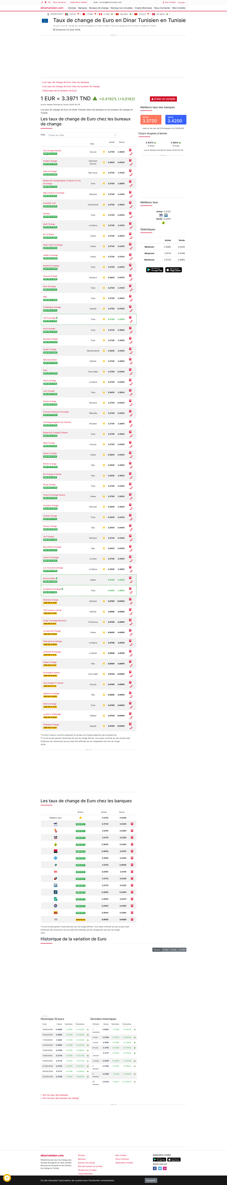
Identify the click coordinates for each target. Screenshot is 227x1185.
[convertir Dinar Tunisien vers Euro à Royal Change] (130, 484)
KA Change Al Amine (52, 474)
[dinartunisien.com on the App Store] (173, 1159)
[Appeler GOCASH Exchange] (131, 655)
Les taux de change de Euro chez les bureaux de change (71, 86)
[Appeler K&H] (131, 300)
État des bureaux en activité (90, 1166)
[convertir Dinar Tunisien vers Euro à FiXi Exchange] (130, 317)
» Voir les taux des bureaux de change (60, 1098)
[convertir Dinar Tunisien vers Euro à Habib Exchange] (130, 254)
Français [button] (181, 2)
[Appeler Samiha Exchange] (131, 269)
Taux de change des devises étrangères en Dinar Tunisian (85, 26)
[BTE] (55, 837)
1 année (182, 950)
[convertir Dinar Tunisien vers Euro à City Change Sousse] (130, 150)
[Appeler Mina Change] (131, 446)
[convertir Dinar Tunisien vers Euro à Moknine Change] (130, 599)
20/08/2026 (56, 14)
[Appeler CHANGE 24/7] (131, 206)
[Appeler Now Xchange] (131, 289)
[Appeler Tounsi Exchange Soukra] (131, 498)
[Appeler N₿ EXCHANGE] (131, 363)
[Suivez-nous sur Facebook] (42, 2)
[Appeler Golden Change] (131, 164)
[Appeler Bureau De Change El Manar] (131, 436)
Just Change (48, 391)
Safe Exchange (49, 171)
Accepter (151, 1180)
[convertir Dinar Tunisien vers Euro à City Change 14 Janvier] (130, 682)
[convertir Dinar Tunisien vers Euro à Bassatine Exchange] (130, 546)
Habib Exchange (50, 255)
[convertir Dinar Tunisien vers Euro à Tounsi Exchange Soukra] (130, 494)
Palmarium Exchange (52, 641)
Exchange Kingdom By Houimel (57, 422)
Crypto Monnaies (143, 8)
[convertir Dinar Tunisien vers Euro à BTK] (132, 885)
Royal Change (49, 484)
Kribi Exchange (49, 704)
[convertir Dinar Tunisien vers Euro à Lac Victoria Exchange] (130, 567)
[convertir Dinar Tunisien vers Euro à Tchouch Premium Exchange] (130, 411)
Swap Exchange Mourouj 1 (55, 620)
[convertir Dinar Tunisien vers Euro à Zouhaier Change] (130, 504)
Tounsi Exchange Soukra (54, 495)
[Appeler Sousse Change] (131, 279)
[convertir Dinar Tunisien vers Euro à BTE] (132, 837)
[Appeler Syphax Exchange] (131, 696)
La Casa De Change (52, 631)
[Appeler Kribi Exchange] (131, 707)
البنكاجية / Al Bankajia (52, 714)
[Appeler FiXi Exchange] (131, 321)
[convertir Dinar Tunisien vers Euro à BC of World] (130, 234)
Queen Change (49, 349)
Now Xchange (49, 286)
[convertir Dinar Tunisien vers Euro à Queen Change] (130, 348)
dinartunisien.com (52, 7)
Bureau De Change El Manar (55, 432)
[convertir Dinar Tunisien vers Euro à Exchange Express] (130, 672)
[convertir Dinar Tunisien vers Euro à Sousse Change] (130, 275)
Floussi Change (50, 526)
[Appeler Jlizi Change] (131, 540)
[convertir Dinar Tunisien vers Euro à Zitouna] (132, 844)
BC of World (48, 234)
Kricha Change (49, 401)
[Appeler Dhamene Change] (131, 728)
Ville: (43, 134)
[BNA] (55, 899)
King (45, 370)
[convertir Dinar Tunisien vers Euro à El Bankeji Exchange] (130, 306)
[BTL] (55, 878)
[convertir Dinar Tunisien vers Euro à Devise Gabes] (130, 577)
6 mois (173, 950)
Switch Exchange (51, 557)
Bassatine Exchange (52, 547)
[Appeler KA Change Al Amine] (131, 477)
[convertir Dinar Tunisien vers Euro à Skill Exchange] (130, 380)
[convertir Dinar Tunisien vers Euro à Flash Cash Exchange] (130, 244)
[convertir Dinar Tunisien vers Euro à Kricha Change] (130, 400)
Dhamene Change (51, 724)
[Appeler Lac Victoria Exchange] (131, 571)
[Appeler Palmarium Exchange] (131, 644)
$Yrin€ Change (49, 464)
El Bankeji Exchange (52, 307)
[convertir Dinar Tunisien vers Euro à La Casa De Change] (130, 630)
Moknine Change (50, 600)
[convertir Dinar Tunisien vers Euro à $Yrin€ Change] (130, 463)
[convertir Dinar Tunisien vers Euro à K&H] (130, 296)
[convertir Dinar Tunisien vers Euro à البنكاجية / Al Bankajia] (130, 713)
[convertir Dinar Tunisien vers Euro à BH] (132, 872)
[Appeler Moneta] (131, 217)
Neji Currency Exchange (53, 193)
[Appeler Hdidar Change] (131, 665)
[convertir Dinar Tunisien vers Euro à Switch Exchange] (130, 556)
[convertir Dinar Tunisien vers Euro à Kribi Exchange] (130, 703)
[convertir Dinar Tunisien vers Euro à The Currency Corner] (130, 609)
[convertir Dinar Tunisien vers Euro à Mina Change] (130, 442)
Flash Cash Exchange (52, 245)
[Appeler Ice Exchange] (131, 331)
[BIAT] (55, 892)
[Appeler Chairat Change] (131, 519)
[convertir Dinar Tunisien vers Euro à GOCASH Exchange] (130, 651)
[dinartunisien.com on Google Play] (159, 1159)
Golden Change (50, 161)
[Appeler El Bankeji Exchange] (131, 310)
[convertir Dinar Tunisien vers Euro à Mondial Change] (130, 338)
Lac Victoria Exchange (53, 568)
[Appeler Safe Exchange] (131, 174)
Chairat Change (50, 516)
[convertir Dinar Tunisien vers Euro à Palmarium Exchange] (130, 640)
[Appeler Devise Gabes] (131, 581)
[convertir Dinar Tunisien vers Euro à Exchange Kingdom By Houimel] (130, 421)
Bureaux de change (99, 8)
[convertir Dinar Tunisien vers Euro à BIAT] (132, 892)
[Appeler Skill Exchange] (131, 384)
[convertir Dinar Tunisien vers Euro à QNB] (132, 906)
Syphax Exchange (51, 693)
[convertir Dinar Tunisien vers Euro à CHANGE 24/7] (130, 202)
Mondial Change (50, 339)
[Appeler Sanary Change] (131, 456)
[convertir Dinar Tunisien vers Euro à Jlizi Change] (130, 536)
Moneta (46, 213)
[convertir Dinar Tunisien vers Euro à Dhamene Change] (130, 724)
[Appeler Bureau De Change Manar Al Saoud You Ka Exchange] (131, 185)
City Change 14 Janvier (53, 683)
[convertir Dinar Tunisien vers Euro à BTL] (132, 878)
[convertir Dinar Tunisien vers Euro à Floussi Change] (130, 525)
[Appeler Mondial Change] (131, 342)
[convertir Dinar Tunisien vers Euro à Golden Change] (130, 160)
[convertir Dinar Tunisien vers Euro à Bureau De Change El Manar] (130, 432)
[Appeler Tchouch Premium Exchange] (131, 415)
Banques (82, 8)
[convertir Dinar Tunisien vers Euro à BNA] (132, 899)
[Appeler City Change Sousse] (131, 153)
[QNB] (55, 905)
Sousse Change (50, 276)
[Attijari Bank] (55, 912)
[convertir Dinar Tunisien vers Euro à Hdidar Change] (130, 661)
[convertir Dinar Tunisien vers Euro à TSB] (132, 919)
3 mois (165, 950)
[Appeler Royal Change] (131, 488)
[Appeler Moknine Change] (131, 603)
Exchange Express (51, 672)
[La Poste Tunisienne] (55, 824)
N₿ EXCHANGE (50, 360)
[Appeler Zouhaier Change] (131, 508)
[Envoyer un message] (7, 1177)
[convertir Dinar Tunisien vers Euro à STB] (132, 858)
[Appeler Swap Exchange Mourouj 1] (131, 624)
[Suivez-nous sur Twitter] (45, 2)
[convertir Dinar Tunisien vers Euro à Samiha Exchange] (130, 265)
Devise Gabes (49, 578)
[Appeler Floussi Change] (131, 529)
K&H (45, 297)
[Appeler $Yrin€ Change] (131, 467)
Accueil (56, 26)
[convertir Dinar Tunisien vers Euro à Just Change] (130, 390)
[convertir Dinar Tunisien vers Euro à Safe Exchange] (130, 170)
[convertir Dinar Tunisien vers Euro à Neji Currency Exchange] (130, 192)
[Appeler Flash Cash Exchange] (131, 248)
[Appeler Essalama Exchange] (131, 592)
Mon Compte (170, 2)
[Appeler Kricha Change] (131, 404)
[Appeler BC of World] (131, 237)
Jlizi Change (48, 536)
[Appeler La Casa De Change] (131, 634)
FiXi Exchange (49, 318)
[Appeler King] (131, 373)
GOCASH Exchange (52, 652)
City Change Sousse (52, 150)
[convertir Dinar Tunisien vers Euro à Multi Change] (130, 223)
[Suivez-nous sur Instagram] (49, 2)
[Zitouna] (55, 844)
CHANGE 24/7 (49, 203)
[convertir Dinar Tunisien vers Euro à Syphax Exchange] (130, 692)
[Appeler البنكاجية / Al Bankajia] (131, 717)
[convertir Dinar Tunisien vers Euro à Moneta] (130, 213)
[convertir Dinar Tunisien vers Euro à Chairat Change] (130, 515)
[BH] (55, 871)
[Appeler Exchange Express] (131, 676)
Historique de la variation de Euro (60, 90)
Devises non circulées (122, 8)
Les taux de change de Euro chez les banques (66, 82)
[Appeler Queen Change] (131, 352)
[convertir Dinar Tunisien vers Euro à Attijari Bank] (132, 913)
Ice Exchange (49, 328)
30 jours (157, 950)
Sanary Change (50, 453)
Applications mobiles (78, 2)
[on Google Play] (154, 269)
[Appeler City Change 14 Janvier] (131, 686)
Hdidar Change (49, 662)
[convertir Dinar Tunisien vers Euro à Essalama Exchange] (130, 588)
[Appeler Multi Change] (131, 227)
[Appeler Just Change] (131, 394)
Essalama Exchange (52, 589)
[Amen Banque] (55, 864)
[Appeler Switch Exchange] (131, 560)
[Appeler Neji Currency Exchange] (131, 196)
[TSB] (55, 919)
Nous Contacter (59, 2)
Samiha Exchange (51, 266)
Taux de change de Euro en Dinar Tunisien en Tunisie (133, 26)
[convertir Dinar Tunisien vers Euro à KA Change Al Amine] (130, 473)
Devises (72, 8)
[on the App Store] (173, 269)
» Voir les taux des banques (54, 1095)
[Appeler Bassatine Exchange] (131, 550)
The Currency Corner (52, 610)
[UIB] (55, 851)
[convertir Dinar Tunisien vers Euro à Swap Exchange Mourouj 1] (130, 620)
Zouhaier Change (50, 505)
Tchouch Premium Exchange (56, 412)
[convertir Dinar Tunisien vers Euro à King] (130, 369)
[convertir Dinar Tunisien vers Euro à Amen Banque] (132, 865)
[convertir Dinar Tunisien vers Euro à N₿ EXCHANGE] (130, 359)
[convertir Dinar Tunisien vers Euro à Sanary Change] (130, 452)
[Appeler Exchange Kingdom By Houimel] (131, 425)
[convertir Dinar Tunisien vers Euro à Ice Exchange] (130, 328)
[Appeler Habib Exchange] (131, 258)
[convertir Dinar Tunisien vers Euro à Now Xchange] (130, 285)
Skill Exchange (49, 380)
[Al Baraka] (55, 830)
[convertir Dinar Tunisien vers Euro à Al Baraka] (132, 831)
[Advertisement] (113, 56)
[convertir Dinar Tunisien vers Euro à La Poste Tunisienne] (132, 824)
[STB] (55, 858)
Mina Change (49, 443)
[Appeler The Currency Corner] (131, 613)
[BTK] (55, 885)
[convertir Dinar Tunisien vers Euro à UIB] (132, 851)
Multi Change (49, 224)
